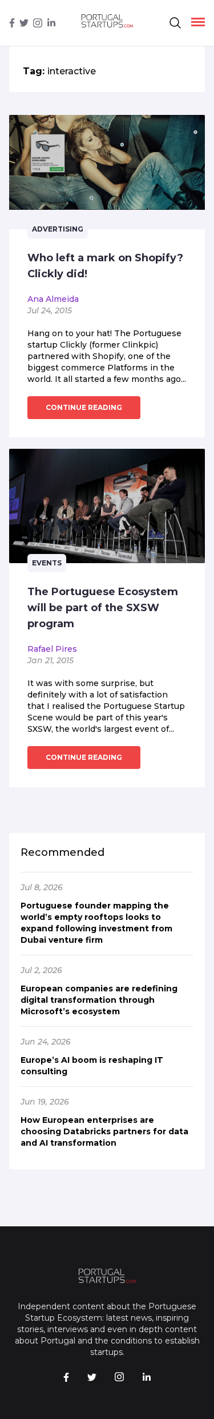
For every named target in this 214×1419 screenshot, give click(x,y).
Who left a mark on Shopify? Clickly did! (105, 266)
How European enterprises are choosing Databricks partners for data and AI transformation (104, 1131)
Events (47, 563)
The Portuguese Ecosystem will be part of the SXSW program (102, 607)
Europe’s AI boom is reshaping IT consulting (92, 1066)
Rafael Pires (52, 649)
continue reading (84, 407)
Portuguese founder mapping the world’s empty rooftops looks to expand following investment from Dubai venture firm (96, 922)
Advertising (57, 229)
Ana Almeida (53, 299)
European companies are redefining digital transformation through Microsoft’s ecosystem (99, 1000)
